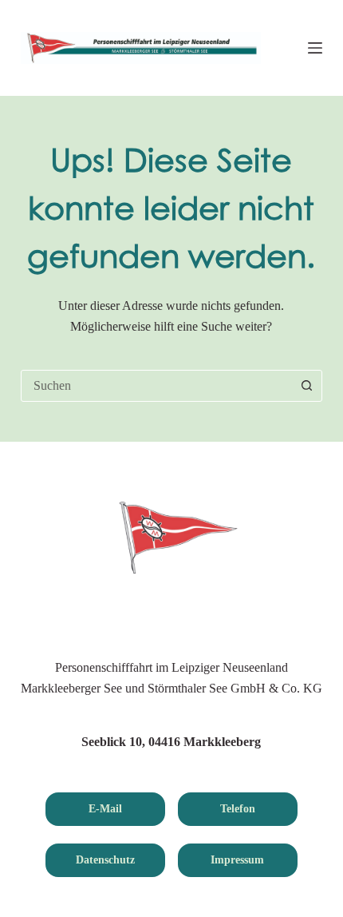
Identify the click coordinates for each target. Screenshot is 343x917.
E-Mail (105, 809)
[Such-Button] (306, 386)
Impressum (237, 860)
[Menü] (315, 48)
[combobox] (156, 386)
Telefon (237, 809)
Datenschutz (105, 860)
